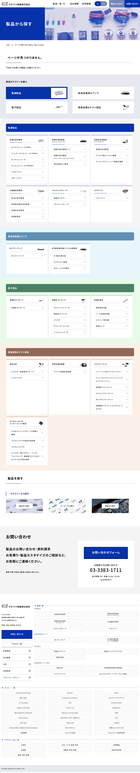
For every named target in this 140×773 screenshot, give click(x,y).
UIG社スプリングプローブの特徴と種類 (24, 433)
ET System (23, 703)
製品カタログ (117, 3)
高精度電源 (15, 216)
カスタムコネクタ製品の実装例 (23, 440)
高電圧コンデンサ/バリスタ (113, 651)
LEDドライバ (16, 172)
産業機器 (116, 745)
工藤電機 (23, 733)
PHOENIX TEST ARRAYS (70, 718)
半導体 (23, 745)
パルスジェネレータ (60, 190)
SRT (116, 718)
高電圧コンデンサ (59, 300)
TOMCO (117, 723)
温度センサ (100, 326)
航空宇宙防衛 (116, 750)
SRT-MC (23, 723)
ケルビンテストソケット (104, 393)
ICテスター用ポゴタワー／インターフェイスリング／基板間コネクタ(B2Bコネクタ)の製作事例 (25, 456)
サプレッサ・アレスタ (61, 326)
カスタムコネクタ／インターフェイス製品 (113, 674)
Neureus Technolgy (70, 713)
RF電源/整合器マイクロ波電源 (113, 640)
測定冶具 (60, 668)
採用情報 (86, 3)
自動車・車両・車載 (70, 750)
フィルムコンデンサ (61, 332)
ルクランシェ (70, 708)
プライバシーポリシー (11, 677)
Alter (116, 693)
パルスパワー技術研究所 (116, 733)
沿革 (5, 664)
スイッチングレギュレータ (24, 153)
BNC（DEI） (23, 698)
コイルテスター (17, 378)
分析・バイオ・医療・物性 (70, 745)
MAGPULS (116, 708)
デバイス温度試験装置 (62, 371)
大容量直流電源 (16, 190)
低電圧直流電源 (16, 140)
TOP (8, 45)
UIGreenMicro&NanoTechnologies (23, 728)
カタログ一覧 (17, 643)
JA (98, 4)
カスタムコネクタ (18, 447)
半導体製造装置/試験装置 (113, 668)
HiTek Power (116, 703)
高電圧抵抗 (98, 300)
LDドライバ (98, 190)
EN (104, 4)
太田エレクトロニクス (116, 728)
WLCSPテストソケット (104, 399)
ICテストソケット (101, 364)
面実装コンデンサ (60, 314)
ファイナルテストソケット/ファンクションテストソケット (109, 379)
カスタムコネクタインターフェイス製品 (18, 422)
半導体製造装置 (58, 364)
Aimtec (70, 693)
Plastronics (23, 718)
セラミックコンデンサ (62, 307)
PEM (116, 713)
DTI (116, 698)
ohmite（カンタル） (23, 708)
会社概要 (74, 3)
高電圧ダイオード (16, 300)
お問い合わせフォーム (106, 552)
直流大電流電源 (17, 198)
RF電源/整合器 (60, 256)
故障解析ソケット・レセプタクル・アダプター (109, 407)
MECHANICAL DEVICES (23, 713)
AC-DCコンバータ (18, 159)
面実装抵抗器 (101, 307)
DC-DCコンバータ (21, 147)
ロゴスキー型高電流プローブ (22, 371)
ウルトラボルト (70, 728)
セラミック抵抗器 (102, 320)
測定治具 (13, 364)
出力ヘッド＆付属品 (61, 268)
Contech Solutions (70, 698)
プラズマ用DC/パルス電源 (106, 155)
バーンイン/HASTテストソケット (108, 371)
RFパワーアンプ (16, 248)
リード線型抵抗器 (103, 314)
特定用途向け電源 (61, 164)
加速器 (23, 750)
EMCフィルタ (16, 178)
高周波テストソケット (104, 387)
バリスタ (57, 320)
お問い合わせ (132, 3)
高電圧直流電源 (58, 141)
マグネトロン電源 (60, 262)
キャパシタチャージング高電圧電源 (109, 161)
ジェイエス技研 (70, 733)
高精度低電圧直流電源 (20, 204)
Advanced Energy (23, 693)
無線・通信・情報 (23, 755)
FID (70, 703)
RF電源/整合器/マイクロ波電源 (64, 248)
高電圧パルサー (60, 198)
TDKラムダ (70, 723)
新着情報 (6, 651)
